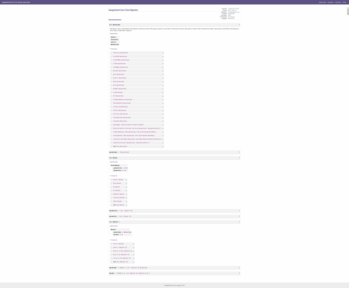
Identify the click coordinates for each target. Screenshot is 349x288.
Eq (114, 92)
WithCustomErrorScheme (129, 124)
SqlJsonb (128, 128)
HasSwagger (116, 124)
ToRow (115, 201)
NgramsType (124, 52)
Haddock (174, 285)
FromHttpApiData (118, 99)
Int (125, 170)
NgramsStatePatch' (154, 128)
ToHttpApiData (118, 103)
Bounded (115, 70)
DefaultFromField (119, 128)
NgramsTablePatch (154, 139)
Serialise (116, 114)
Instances (330, 2)
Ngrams (121, 179)
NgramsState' (143, 128)
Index (344, 2)
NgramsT (121, 243)
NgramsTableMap (149, 132)
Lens (127, 273)
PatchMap (124, 139)
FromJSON (116, 56)
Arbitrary (116, 52)
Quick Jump (322, 2)
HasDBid (115, 88)
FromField (116, 106)
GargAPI (140, 124)
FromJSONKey (117, 60)
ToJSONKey (116, 67)
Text (126, 168)
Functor (115, 243)
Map (127, 132)
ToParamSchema (118, 117)
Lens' (122, 210)
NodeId (145, 139)
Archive (135, 128)
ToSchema (116, 121)
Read (114, 81)
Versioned (140, 132)
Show (114, 85)
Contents (338, 2)
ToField (115, 110)
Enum (114, 74)
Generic (115, 78)
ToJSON (115, 63)
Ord (114, 96)
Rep (118, 146)
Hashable (116, 194)
